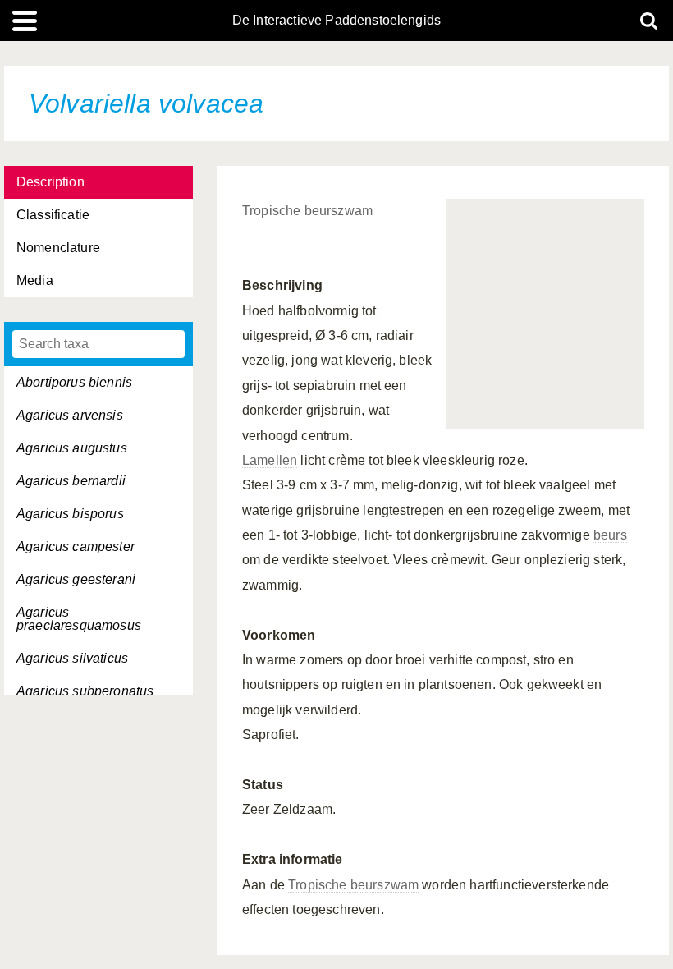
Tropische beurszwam (307, 211)
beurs (610, 535)
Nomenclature (58, 248)
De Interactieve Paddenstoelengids (336, 20)
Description (50, 182)
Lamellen (269, 460)
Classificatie (52, 215)
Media (34, 280)
